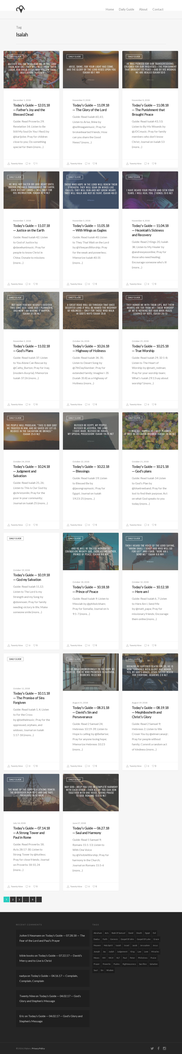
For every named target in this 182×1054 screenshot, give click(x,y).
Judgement (122, 951)
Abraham (98, 933)
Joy (104, 951)
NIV (104, 958)
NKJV (111, 958)
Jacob (134, 945)
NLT (118, 958)
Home (110, 9)
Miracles (155, 951)
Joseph (97, 951)
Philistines (143, 958)
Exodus (97, 939)
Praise (153, 958)
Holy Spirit (108, 945)
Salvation (154, 964)
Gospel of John (127, 939)
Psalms (117, 964)
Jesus (155, 945)
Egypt (147, 933)
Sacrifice (143, 964)
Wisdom (109, 970)
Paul (125, 958)
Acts (107, 933)
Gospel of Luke (144, 939)
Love (146, 951)
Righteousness (129, 964)
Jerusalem (145, 945)
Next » (39, 899)
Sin (102, 970)
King (132, 951)
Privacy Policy (38, 1048)
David (130, 933)
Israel (126, 945)
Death (139, 933)
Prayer (97, 964)
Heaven (97, 945)
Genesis (114, 939)
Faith (105, 939)
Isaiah (118, 945)
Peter (132, 958)
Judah (111, 951)
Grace (156, 939)
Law (139, 951)
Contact (158, 9)
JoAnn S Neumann (30, 935)
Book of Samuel (118, 933)
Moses (96, 958)
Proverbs (107, 964)
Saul (96, 970)
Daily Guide (126, 9)
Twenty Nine (16, 163)
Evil (154, 933)
